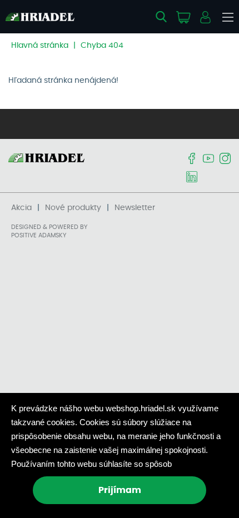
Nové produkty (73, 208)
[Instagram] (225, 159)
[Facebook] (191, 159)
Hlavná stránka (39, 45)
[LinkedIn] (191, 177)
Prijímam (119, 490)
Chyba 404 (102, 45)
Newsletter (134, 208)
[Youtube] (208, 159)
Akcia (21, 208)
